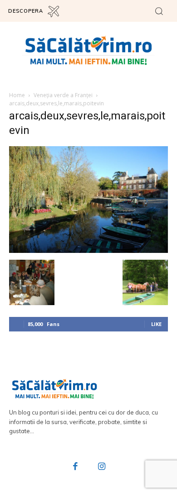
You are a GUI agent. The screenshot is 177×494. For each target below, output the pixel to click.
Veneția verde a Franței (63, 95)
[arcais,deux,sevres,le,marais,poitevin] (88, 250)
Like (156, 324)
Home (17, 95)
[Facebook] (76, 467)
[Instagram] (102, 467)
